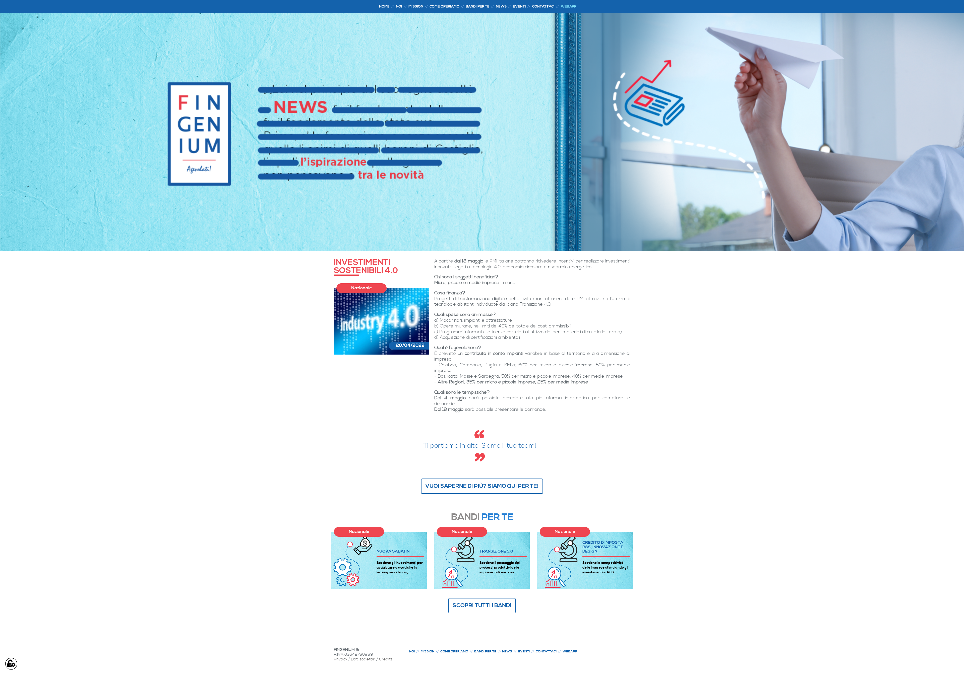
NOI (399, 6)
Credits (386, 659)
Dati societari (363, 659)
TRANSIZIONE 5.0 (393, 551)
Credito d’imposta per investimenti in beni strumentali (603, 547)
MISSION (415, 6)
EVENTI (519, 6)
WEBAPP (568, 6)
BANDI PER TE (478, 6)
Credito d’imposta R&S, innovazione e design (499, 547)
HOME (384, 6)
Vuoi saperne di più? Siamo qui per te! (482, 486)
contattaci (543, 6)
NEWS (501, 6)
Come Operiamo (444, 6)
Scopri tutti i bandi (482, 605)
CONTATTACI (546, 651)
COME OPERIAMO (454, 651)
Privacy (340, 659)
